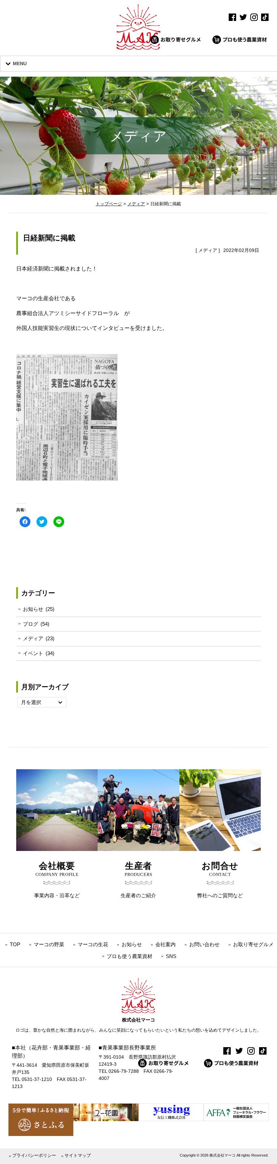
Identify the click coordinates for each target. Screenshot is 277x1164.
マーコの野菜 (49, 944)
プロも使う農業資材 (129, 956)
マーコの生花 (93, 944)
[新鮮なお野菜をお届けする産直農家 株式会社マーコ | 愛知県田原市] (138, 48)
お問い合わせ (204, 944)
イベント (33, 653)
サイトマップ (78, 1155)
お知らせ (33, 609)
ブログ (30, 624)
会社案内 (165, 944)
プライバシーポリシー (34, 1155)
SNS (171, 956)
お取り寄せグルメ (253, 944)
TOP (15, 944)
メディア (207, 250)
